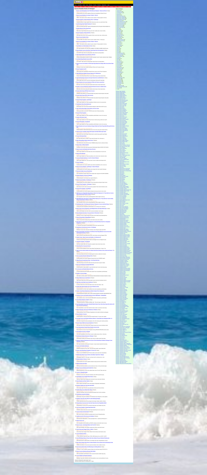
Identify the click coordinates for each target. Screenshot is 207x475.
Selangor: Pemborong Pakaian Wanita (123, 251)
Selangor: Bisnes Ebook (120, 108)
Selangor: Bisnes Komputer (121, 118)
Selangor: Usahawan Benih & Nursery (123, 357)
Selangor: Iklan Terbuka (120, 153)
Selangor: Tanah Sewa (120, 338)
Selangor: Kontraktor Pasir (120, 192)
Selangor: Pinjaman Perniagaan (121, 294)
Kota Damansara (120, 53)
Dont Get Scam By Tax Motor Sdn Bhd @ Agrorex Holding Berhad (89, 446)
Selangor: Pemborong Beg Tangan (122, 239)
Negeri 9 (98, 6)
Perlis (81, 6)
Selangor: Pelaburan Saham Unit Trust (123, 215)
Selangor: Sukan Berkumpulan (121, 335)
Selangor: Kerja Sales (120, 180)
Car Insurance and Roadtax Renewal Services (85, 269)
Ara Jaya (118, 13)
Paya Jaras (118, 60)
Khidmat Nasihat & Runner (82, 359)
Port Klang (119, 63)
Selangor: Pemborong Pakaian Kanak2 (123, 248)
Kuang (118, 57)
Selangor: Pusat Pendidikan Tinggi (122, 306)
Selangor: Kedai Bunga (120, 160)
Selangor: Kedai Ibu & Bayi (121, 166)
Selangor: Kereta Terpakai (120, 175)
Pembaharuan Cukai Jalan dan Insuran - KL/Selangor (86, 227)
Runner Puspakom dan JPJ (81, 69)
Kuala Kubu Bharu (120, 54)
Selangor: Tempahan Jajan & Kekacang (123, 343)
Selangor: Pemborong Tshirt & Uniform (123, 253)
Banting (118, 29)
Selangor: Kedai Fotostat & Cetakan (122, 164)
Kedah (85, 6)
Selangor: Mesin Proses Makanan (122, 206)
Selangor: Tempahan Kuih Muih (122, 349)
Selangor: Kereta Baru (120, 174)
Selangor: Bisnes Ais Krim (120, 99)
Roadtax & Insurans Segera (82, 273)
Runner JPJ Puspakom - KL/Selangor (83, 121)
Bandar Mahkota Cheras (121, 21)
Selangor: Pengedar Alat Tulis (121, 262)
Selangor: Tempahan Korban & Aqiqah (123, 347)
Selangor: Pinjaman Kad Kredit (121, 290)
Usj (117, 88)
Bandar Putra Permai (120, 23)
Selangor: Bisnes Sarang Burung (122, 130)
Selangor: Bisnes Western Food (121, 141)
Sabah (129, 6)
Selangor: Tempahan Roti (120, 352)
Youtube (94, 4)
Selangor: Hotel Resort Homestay (122, 152)
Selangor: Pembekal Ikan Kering (122, 221)
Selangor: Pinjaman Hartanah (121, 289)
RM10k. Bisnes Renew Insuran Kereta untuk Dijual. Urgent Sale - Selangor (90, 354)
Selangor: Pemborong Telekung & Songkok (124, 252)
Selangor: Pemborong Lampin (121, 244)
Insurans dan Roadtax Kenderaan (83, 346)
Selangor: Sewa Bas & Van (121, 322)
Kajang (118, 48)
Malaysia (118, 58)
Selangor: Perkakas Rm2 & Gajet (122, 287)
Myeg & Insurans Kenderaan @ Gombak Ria (85, 367)
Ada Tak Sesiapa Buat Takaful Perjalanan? (84, 24)
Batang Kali (119, 30)
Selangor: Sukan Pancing (120, 337)
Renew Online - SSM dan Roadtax (83, 144)
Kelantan (120, 6)
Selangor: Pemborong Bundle (121, 240)
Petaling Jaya (119, 62)
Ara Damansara (119, 12)
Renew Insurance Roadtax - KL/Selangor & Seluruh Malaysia (88, 166)
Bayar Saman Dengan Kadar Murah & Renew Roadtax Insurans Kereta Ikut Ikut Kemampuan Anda (95, 442)
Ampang (118, 10)
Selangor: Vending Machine (121, 360)
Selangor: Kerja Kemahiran (121, 177)
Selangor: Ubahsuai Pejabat (121, 353)
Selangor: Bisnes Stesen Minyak (122, 136)
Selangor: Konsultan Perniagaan (122, 184)
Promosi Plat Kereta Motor (82, 136)
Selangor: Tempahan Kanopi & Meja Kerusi (124, 344)
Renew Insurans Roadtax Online (82, 37)
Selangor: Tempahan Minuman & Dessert (123, 350)
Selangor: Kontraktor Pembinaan (122, 193)
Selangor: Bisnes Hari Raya (121, 111)
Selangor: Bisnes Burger (120, 102)
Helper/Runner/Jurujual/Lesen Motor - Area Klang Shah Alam (88, 260)
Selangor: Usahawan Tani (120, 359)
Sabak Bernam (119, 67)
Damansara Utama (120, 40)
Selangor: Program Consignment (122, 298)
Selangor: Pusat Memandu (121, 304)
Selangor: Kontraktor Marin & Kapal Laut (123, 189)
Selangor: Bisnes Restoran (120, 127)
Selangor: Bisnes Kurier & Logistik (122, 119)
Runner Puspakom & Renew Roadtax (83, 32)
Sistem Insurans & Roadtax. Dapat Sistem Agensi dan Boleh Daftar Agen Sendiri (91, 131)
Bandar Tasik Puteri (120, 27)
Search (84, 4)
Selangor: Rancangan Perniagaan (122, 310)
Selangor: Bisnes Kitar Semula (121, 116)
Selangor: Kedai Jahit (120, 167)
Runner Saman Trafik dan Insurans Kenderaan (85, 322)
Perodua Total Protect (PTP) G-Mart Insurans (85, 95)
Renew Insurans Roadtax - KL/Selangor (84, 179)
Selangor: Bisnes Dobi (120, 106)
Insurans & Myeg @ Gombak (82, 372)
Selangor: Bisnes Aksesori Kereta (122, 100)
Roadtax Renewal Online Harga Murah (84, 28)
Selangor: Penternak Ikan (120, 276)
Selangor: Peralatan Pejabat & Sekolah (123, 281)
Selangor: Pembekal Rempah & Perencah (123, 231)
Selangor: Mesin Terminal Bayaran (122, 207)
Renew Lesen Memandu (81, 153)
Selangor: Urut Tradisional (120, 355)
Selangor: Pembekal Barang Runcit (122, 217)
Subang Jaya (119, 81)
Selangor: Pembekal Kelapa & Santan (123, 222)
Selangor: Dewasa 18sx (120, 142)
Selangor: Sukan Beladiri (120, 334)
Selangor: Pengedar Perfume (121, 267)
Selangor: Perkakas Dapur (120, 285)
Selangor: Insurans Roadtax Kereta (122, 159)
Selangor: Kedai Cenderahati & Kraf (122, 161)
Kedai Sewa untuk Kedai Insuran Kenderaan (85, 282)
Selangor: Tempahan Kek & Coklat (122, 346)
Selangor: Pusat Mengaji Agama (122, 305)
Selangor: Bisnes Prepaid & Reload (122, 125)
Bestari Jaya (119, 34)
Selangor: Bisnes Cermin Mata (121, 103)
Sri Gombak (119, 80)
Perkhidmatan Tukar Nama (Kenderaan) (84, 104)
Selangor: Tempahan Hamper (121, 342)
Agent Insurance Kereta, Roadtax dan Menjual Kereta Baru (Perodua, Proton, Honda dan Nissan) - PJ (95, 250)
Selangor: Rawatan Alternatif (121, 312)
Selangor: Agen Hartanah (120, 91)
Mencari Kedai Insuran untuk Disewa (83, 277)
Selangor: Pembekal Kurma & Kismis (122, 226)
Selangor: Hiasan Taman (120, 151)
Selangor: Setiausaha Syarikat (121, 320)
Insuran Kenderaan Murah (81, 433)
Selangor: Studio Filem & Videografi (122, 327)
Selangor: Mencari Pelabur (121, 201)
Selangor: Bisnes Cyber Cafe (121, 105)
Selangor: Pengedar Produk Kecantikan (123, 269)
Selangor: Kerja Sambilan (120, 181)
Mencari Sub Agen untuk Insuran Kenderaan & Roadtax (87, 309)
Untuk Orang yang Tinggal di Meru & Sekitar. (85, 429)
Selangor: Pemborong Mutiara (121, 245)
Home (75, 4)
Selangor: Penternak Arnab (121, 272)
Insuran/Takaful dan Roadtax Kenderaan (84, 455)
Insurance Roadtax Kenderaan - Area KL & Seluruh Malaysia (88, 158)
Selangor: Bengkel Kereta (120, 94)
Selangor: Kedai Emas (120, 162)
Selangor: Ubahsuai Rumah (121, 354)
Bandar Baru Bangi (120, 16)
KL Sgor (76, 6)
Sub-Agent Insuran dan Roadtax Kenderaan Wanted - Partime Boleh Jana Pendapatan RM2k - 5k (94, 318)
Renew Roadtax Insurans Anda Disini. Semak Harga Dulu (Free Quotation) (90, 50)
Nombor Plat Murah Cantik (82, 117)
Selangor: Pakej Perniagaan (121, 212)
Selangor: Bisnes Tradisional (121, 138)
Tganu (116, 6)
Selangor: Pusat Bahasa (120, 300)
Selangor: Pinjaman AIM (120, 288)
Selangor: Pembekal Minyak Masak (122, 230)
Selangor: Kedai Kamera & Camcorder (123, 168)
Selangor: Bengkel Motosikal (121, 95)
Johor (107, 6)
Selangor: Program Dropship (121, 299)
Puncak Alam (119, 65)
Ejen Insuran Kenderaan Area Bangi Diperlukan (85, 264)
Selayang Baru (119, 72)
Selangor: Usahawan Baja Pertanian (122, 356)
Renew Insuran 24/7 (80, 420)
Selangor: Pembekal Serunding (121, 232)
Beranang (118, 32)
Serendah (118, 76)
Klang (118, 51)
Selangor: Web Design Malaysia (121, 361)
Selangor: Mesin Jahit (120, 205)
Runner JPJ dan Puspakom (81, 112)
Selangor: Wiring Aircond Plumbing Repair (123, 363)
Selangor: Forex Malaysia (120, 147)
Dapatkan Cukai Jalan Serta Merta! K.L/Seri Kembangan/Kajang (88, 398)
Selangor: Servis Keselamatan (121, 316)
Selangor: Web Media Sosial (121, 362)
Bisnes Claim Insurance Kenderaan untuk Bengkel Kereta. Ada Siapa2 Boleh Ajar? (92, 208)
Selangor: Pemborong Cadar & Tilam (122, 241)
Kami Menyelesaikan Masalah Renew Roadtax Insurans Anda (88, 327)
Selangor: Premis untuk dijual (121, 295)
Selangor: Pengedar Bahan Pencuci (122, 263)
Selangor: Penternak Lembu (121, 278)
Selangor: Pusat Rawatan (120, 307)
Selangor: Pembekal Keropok (121, 224)
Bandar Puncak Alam (120, 22)
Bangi (118, 28)
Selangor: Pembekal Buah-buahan (122, 220)
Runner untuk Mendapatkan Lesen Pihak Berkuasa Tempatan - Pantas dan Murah (92, 10)
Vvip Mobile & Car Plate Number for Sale (84, 45)
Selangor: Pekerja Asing (120, 214)
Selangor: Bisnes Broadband (121, 101)
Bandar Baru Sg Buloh (121, 18)
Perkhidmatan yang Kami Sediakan (83, 394)
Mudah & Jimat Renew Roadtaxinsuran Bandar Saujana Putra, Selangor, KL (90, 291)
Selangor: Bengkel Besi (120, 93)
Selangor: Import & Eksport (121, 156)
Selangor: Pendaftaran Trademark (122, 261)
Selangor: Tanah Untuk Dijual (121, 340)
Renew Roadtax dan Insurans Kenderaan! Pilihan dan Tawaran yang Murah (90, 82)
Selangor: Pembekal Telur (120, 233)
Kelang (118, 50)
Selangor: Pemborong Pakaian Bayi (122, 246)
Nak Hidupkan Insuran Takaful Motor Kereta (85, 376)
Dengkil (118, 41)
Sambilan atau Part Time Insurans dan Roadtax (85, 416)
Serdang (118, 75)
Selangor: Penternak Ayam (120, 273)
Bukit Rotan (119, 36)
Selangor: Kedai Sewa (120, 171)
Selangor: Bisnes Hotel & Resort (122, 112)
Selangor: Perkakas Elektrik (121, 286)
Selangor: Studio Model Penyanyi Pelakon (123, 332)
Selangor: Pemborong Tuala (121, 254)
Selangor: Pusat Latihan (120, 303)
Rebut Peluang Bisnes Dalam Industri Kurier (85, 140)
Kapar (118, 49)
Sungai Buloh (119, 83)
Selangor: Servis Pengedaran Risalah (122, 318)
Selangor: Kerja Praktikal (120, 179)
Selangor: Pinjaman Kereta (121, 291)
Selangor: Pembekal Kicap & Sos (122, 225)
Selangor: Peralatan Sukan (121, 282)
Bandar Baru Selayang (121, 17)
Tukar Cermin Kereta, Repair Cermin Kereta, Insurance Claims (88, 108)
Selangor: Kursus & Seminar (121, 195)
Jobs (87, 4)
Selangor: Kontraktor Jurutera (121, 188)
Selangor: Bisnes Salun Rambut (122, 129)
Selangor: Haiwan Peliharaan (121, 148)
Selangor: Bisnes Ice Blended (121, 113)
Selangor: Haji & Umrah (120, 149)
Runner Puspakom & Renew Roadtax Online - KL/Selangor (87, 19)
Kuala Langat (119, 55)
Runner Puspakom (80, 162)
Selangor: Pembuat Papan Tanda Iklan (123, 257)
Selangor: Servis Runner (120, 319)
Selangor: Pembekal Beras (120, 218)
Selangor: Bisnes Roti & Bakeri (121, 128)
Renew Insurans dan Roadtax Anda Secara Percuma (86, 149)
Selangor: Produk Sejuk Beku (121, 297)
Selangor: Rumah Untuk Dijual (121, 314)
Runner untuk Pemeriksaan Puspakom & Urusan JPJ (86, 350)
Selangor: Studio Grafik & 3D (121, 329)
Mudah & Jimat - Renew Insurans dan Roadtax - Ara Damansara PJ (89, 237)
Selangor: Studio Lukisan (120, 331)
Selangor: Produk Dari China (121, 296)
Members (99, 4)
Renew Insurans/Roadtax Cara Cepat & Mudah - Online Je (87, 15)
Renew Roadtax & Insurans (82, 314)
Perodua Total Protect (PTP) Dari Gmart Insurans (86, 91)
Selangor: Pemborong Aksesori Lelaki (123, 234)
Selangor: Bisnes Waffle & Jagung (122, 140)
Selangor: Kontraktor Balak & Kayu (122, 187)
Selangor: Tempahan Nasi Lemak (122, 351)
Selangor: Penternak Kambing (121, 277)
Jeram (118, 47)
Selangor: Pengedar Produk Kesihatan (123, 270)
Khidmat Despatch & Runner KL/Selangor (84, 175)
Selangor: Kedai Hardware (120, 165)
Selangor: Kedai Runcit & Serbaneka (122, 169)
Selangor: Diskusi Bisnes (120, 143)
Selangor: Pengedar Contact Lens (122, 266)
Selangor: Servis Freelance (121, 315)
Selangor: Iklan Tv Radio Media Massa (123, 155)
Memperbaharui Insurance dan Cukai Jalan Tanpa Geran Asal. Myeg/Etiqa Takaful (91, 403)
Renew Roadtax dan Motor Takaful (83, 381)
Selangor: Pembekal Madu (121, 227)
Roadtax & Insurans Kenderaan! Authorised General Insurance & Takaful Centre (91, 86)
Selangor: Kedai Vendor (120, 173)
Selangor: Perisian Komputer (121, 284)
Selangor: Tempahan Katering (121, 345)
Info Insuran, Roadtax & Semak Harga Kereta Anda (86, 407)
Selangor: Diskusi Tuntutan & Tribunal (123, 145)
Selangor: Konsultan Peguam (121, 183)
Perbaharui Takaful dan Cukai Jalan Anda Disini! (85, 385)
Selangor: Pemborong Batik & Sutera (122, 236)
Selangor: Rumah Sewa (120, 313)
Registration (104, 4)
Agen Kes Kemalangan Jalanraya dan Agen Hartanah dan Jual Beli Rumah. (90, 77)
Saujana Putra (119, 68)
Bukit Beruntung (120, 35)
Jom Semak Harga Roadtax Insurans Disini (84, 59)
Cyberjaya (118, 38)
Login (108, 4)
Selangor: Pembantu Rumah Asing (122, 216)
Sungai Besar (119, 82)
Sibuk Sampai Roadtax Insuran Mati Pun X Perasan (86, 54)
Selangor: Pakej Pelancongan (121, 210)
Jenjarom (118, 46)
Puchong (118, 64)
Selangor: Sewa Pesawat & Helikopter (123, 326)
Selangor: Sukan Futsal (120, 336)
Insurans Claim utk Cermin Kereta (83, 411)
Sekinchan (119, 69)
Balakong (118, 14)
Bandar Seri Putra (120, 25)
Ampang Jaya (119, 11)
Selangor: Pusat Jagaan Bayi (121, 301)
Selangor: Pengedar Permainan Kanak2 (123, 268)
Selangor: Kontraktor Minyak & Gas (122, 190)
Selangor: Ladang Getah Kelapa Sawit (123, 199)
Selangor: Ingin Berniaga (120, 157)
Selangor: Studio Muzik (120, 333)
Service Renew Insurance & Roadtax (83, 331)
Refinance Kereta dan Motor (82, 363)
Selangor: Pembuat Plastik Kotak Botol (123, 258)
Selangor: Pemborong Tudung (121, 255)
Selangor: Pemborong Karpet (121, 242)
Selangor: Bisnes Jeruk (120, 115)
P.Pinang (89, 6)
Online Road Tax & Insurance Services (84, 246)
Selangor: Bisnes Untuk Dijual (121, 139)
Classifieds (80, 4)
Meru (118, 59)
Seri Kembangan (120, 77)
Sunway (118, 84)
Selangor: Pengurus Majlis (121, 271)
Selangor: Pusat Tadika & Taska (121, 308)
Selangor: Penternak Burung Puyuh (122, 275)
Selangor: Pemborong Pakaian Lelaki (122, 249)
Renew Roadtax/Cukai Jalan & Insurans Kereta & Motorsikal (88, 212)
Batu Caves (119, 31)
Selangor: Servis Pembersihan (121, 317)
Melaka (103, 6)
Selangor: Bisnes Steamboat (121, 134)
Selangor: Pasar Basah (120, 213)
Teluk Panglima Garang (121, 86)
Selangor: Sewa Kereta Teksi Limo (122, 324)
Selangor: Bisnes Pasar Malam (121, 121)
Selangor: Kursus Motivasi (121, 198)
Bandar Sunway (119, 26)
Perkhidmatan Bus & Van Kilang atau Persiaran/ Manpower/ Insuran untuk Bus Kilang (93, 204)
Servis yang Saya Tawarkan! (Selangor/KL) (84, 255)
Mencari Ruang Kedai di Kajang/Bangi (84, 217)
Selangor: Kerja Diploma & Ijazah (122, 176)
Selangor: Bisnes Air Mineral (121, 97)
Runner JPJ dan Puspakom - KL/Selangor (84, 99)
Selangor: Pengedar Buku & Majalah (122, 264)
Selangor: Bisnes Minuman (121, 120)
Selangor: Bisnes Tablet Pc (121, 137)
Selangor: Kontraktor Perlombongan (122, 194)
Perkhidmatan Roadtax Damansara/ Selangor (85, 336)
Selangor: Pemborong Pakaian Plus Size (123, 250)
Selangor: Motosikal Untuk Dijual (122, 208)
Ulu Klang (119, 87)
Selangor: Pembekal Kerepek (121, 223)
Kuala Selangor (120, 56)
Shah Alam (119, 78)
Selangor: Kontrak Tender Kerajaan (122, 186)
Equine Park (119, 42)
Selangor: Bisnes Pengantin (121, 123)
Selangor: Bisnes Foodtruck (121, 109)
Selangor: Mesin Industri (120, 204)
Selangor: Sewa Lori (119, 325)
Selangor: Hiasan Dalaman (121, 150)
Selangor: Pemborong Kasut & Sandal (123, 243)
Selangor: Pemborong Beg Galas (122, 238)
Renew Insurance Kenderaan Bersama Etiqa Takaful (86, 451)
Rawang (118, 66)
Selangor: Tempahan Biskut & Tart (122, 341)
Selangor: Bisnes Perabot (120, 124)
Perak (94, 6)
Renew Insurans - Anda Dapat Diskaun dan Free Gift (86, 424)
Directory (90, 4)
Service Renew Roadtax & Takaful (83, 299)
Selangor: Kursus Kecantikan (121, 196)
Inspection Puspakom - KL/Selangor (83, 241)
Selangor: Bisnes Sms (120, 132)
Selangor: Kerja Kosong (120, 178)
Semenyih (118, 73)
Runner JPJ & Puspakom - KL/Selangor (84, 188)
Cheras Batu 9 (119, 37)
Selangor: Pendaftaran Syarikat (121, 260)
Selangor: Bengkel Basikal (121, 92)
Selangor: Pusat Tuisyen (120, 309)
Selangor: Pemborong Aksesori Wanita (123, 235)
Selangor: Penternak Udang (121, 279)
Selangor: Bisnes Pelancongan (121, 122)
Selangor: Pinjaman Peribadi (121, 292)
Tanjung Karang (120, 85)
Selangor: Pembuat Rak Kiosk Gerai (122, 259)
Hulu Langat (119, 45)
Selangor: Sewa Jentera (120, 323)
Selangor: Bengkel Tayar (120, 96)
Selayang (118, 71)
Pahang (111, 6)
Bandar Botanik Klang (121, 19)
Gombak (118, 44)
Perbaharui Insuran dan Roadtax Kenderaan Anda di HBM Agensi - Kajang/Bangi (91, 295)
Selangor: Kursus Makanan (121, 197)
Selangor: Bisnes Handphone (121, 110)
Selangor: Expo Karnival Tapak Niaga (123, 146)
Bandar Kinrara (119, 20)
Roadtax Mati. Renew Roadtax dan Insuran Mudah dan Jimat (88, 286)
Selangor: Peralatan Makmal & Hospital (123, 280)
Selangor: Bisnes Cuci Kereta (121, 104)
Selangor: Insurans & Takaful (121, 158)
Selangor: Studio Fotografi (121, 328)
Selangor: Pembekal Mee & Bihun (122, 229)
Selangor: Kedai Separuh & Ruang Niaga (123, 170)
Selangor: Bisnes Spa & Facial (121, 133)
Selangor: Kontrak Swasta (120, 185)
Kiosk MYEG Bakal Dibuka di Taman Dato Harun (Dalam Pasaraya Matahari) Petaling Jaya (93, 438)
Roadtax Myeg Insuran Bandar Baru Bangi (84, 389)
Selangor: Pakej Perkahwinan (121, 211)
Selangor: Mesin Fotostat (120, 202)
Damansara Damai (120, 39)
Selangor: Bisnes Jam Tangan (121, 114)
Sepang (118, 74)
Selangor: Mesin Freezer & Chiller (122, 203)
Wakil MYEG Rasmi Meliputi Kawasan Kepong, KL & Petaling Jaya (89, 73)
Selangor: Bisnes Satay (120, 131)
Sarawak (124, 6)
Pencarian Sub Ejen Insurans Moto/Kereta (84, 171)
